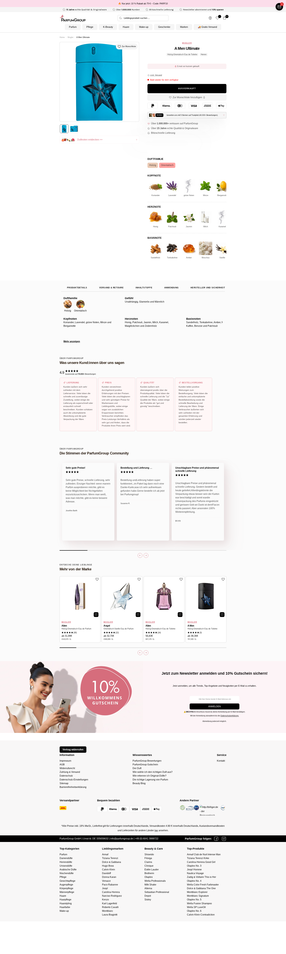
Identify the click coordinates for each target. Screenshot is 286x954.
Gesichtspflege (67, 881)
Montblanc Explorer (197, 892)
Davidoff (106, 873)
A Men (191, 625)
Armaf (105, 854)
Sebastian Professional (156, 892)
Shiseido (149, 854)
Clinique (148, 866)
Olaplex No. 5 (194, 899)
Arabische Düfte (68, 869)
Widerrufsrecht (67, 768)
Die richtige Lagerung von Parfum (150, 779)
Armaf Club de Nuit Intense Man (204, 854)
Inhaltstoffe (144, 288)
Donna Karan (109, 877)
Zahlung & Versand (70, 772)
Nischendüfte (67, 873)
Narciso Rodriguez (112, 896)
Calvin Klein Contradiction (201, 914)
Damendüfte (66, 858)
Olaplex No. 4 (194, 881)
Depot (147, 896)
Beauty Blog (139, 783)
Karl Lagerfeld (109, 903)
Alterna (148, 888)
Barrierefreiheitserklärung (73, 787)
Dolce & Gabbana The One (201, 888)
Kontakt (221, 760)
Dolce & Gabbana (111, 862)
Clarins (148, 862)
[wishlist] (217, 18)
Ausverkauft (187, 89)
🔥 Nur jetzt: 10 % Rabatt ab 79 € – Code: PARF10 (143, 3)
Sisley (147, 899)
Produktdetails (77, 288)
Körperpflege (66, 888)
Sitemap (64, 783)
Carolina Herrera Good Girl (201, 862)
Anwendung (171, 288)
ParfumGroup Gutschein (145, 764)
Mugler (70, 37)
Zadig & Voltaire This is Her (201, 877)
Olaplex (148, 877)
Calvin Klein (108, 869)
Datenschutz (66, 775)
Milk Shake (150, 884)
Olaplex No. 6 (194, 911)
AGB (62, 764)
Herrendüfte (66, 862)
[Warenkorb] (224, 18)
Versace (106, 881)
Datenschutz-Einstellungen (74, 779)
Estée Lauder (151, 869)
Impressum (65, 760)
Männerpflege (67, 892)
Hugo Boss (108, 866)
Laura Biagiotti (109, 914)
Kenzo (105, 899)
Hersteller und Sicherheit (208, 288)
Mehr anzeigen (71, 341)
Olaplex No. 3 (194, 866)
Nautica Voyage (195, 873)
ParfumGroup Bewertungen (147, 760)
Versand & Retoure (111, 288)
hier (156, 830)
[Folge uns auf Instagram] (223, 838)
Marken (184, 27)
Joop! (105, 888)
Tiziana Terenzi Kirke (198, 858)
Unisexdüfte (66, 866)
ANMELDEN (214, 706)
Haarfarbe (65, 907)
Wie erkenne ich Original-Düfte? (149, 775)
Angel (107, 625)
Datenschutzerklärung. (230, 716)
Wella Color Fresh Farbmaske (203, 884)
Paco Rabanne (110, 884)
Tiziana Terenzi (110, 858)
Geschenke (164, 27)
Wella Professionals (155, 881)
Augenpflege (66, 884)
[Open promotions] (279, 6)
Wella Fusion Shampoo (199, 903)
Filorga (148, 858)
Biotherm (149, 873)
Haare (126, 27)
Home (62, 37)
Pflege (89, 27)
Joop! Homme (194, 869)
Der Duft (137, 768)
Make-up (143, 27)
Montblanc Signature (198, 896)
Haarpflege (65, 899)
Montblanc (107, 911)
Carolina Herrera (111, 892)
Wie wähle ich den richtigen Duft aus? (152, 772)
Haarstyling (66, 903)
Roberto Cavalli (110, 907)
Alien (64, 625)
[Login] (210, 18)
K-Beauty (108, 27)
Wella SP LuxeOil (196, 907)
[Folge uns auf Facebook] (216, 838)
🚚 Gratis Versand (207, 27)
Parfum (73, 27)
